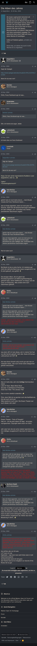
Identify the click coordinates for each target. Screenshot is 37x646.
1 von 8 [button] (12, 568)
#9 (35, 298)
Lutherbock (11, 130)
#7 (35, 225)
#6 (35, 197)
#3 (35, 109)
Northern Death (12, 484)
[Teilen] (32, 66)
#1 (35, 66)
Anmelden (4, 625)
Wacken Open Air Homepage (10, 611)
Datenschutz (27, 637)
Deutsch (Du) (23, 634)
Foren (3, 614)
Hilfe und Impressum (8, 640)
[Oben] (20, 640)
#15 (35, 531)
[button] (3, 2)
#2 (35, 92)
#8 (35, 264)
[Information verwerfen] (33, 17)
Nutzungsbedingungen (14, 637)
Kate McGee (11, 190)
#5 (35, 154)
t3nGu (9, 291)
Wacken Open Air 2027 (9, 634)
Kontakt (3, 617)
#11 (35, 379)
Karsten (9, 85)
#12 (35, 417)
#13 (35, 446)
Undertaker (10, 101)
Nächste (19, 568)
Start (16, 640)
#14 (35, 491)
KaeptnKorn (6, 11)
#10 (35, 337)
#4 (35, 137)
